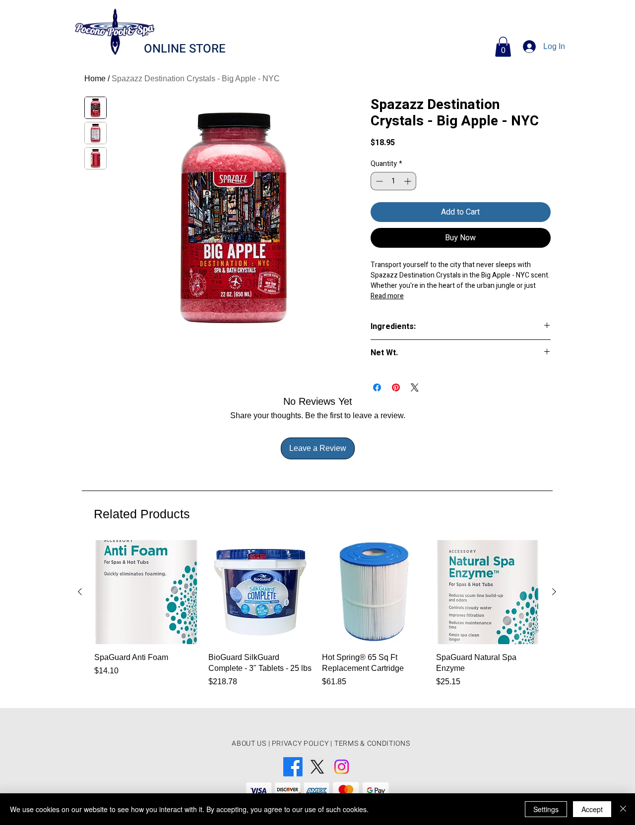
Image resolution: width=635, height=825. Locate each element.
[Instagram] (341, 766)
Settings (546, 809)
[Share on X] (415, 387)
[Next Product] (554, 592)
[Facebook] (293, 766)
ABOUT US (249, 743)
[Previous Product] (80, 592)
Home (95, 78)
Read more (387, 296)
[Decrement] (378, 181)
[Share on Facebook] (377, 387)
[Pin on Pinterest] (396, 387)
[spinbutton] (393, 181)
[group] (317, 620)
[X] (317, 766)
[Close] (623, 809)
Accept (592, 809)
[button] (503, 47)
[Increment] (408, 181)
